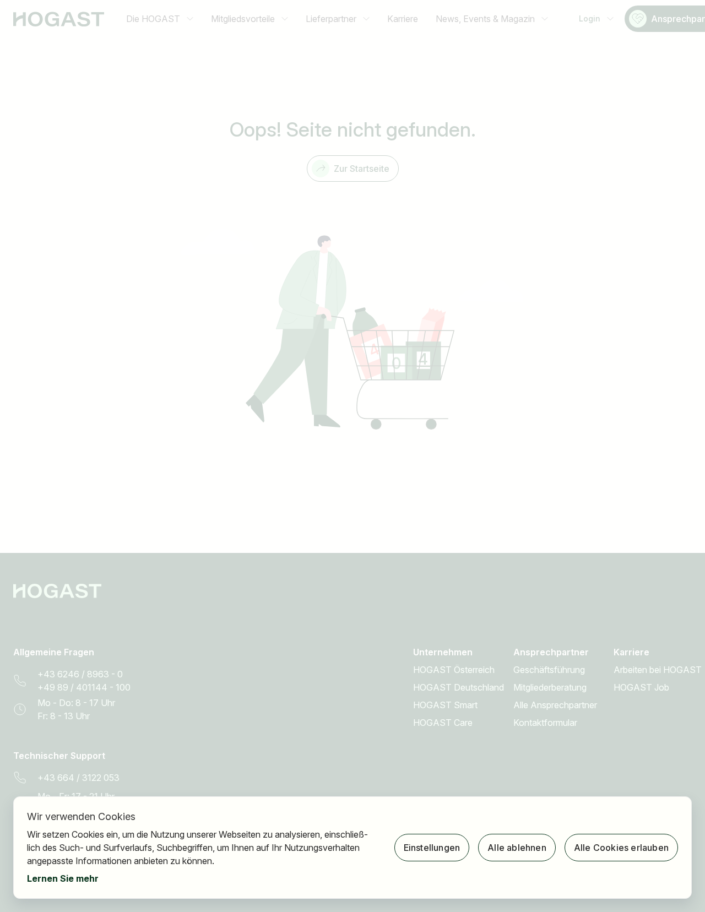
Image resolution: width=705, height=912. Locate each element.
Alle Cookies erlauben (621, 847)
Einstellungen (432, 847)
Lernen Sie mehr (63, 878)
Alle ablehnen (516, 847)
